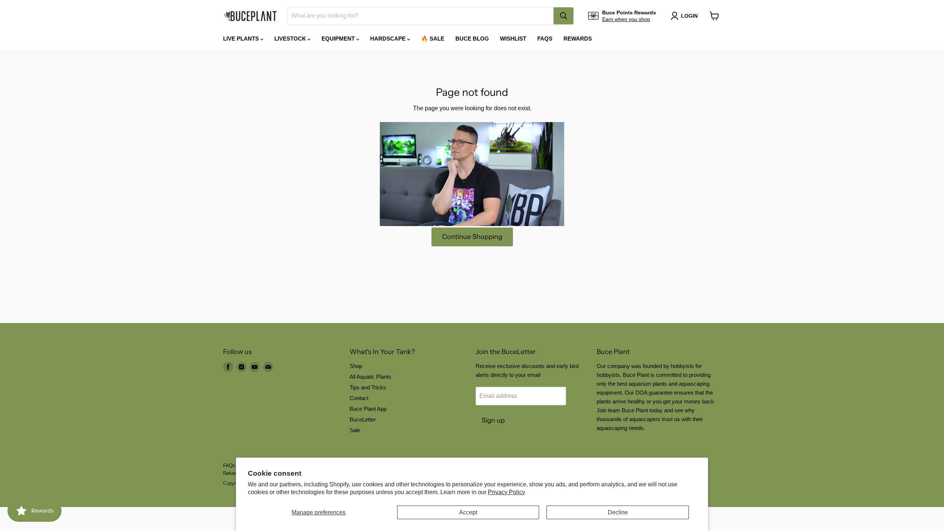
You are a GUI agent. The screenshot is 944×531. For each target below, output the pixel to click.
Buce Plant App (368, 409)
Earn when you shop (626, 19)
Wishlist (513, 38)
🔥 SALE (432, 38)
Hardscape (388, 38)
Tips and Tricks (368, 387)
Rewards (577, 38)
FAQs (544, 38)
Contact (359, 398)
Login (689, 16)
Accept (468, 512)
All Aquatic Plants (370, 377)
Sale (355, 430)
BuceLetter (363, 419)
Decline (618, 512)
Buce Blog (472, 38)
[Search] (563, 15)
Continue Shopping (472, 237)
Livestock (291, 38)
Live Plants (241, 38)
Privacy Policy (506, 492)
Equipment (339, 38)
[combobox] (420, 15)
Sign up (493, 420)
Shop (356, 366)
